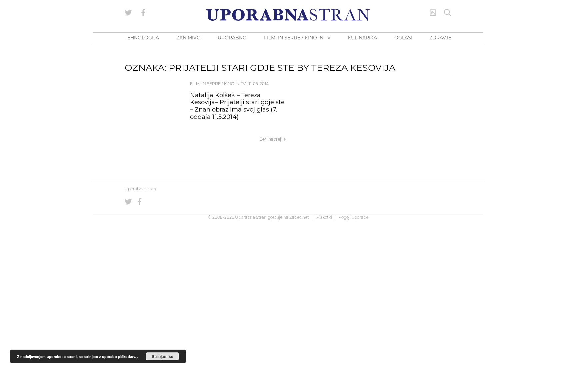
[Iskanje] (447, 12)
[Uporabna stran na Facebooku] (143, 12)
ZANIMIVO (188, 38)
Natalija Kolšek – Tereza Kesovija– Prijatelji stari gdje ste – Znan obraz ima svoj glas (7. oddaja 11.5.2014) (237, 106)
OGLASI (403, 38)
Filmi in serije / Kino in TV (218, 83)
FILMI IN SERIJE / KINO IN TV (297, 38)
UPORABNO (232, 38)
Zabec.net (299, 217)
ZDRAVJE (440, 38)
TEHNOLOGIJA (142, 38)
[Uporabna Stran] (288, 15)
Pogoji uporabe (353, 217)
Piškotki (324, 217)
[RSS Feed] (433, 12)
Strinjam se (162, 356)
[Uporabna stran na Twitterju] (128, 12)
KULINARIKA (362, 38)
